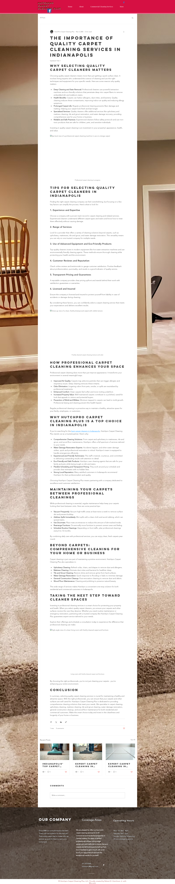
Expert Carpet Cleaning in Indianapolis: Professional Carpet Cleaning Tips (86, 765)
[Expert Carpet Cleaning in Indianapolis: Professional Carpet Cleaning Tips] (87, 752)
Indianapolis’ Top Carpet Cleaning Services (52, 765)
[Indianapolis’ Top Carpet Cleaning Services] (54, 752)
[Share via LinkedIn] (61, 722)
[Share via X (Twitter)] (56, 722)
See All (133, 740)
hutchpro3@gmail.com (90, 866)
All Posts (42, 18)
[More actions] (124, 31)
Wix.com (92, 883)
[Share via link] (66, 722)
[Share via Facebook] (51, 722)
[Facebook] (49, 11)
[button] (132, 18)
